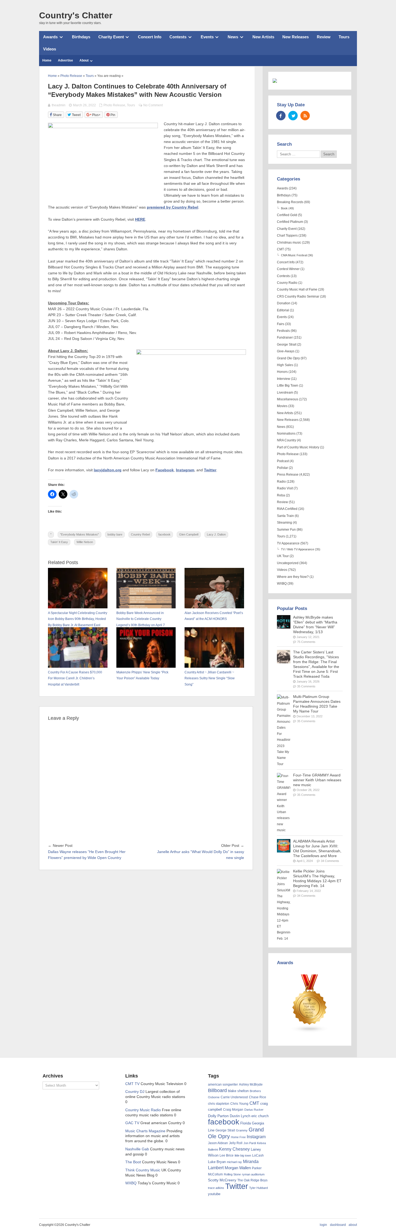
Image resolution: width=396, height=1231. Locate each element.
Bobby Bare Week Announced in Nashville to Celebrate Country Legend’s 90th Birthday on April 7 (140, 619)
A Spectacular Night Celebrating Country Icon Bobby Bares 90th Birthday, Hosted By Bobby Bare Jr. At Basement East (77, 619)
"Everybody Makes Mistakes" (79, 534)
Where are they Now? (293, 577)
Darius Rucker (253, 1109)
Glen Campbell (188, 534)
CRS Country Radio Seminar (298, 296)
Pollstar (282, 468)
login (323, 1225)
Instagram (256, 1136)
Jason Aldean (218, 1143)
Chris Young (239, 1104)
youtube (214, 1194)
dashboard (338, 1225)
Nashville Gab (137, 1149)
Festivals (283, 331)
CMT (280, 249)
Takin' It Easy (59, 542)
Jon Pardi (250, 1143)
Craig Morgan (233, 1109)
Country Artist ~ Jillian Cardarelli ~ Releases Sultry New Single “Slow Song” (210, 678)
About (84, 60)
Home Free (238, 1137)
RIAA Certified (287, 509)
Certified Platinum (290, 222)
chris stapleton (218, 1104)
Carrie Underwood (234, 1097)
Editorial (283, 310)
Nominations (286, 433)
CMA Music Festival (294, 255)
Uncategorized (287, 563)
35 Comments (306, 686)
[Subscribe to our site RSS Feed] (305, 115)
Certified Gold (287, 215)
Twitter (236, 1186)
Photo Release (114, 105)
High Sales (285, 365)
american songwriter (223, 1084)
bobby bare (114, 534)
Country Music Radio (143, 1110)
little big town (243, 1155)
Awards (50, 37)
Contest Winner (288, 269)
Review (324, 37)
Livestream (285, 392)
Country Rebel (140, 534)
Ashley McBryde (251, 1084)
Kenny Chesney (234, 1149)
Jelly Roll (235, 1143)
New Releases (295, 37)
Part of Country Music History (298, 447)
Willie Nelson (85, 542)
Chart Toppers (287, 235)
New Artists (263, 37)
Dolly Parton (218, 1116)
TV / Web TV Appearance (297, 549)
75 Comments (306, 641)
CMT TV (132, 1084)
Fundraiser (285, 337)
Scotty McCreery (222, 1180)
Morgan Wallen (238, 1168)
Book (284, 208)
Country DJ (134, 1092)
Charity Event (111, 37)
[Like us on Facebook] (281, 115)
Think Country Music (142, 1170)
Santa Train (285, 516)
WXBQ (282, 583)
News (233, 37)
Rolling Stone (232, 1174)
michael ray (234, 1162)
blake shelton (238, 1091)
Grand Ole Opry (288, 358)
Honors (282, 372)
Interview (283, 379)
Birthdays (81, 37)
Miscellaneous (287, 399)
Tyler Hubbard (258, 1187)
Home (46, 60)
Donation (283, 303)
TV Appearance (288, 543)
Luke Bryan (217, 1162)
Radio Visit (285, 488)
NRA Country (286, 440)
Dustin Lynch (240, 1116)
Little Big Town (287, 385)
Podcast (283, 461)
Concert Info (149, 37)
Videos (49, 49)
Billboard (217, 1090)
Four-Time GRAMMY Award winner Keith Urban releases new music (317, 780)
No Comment (153, 105)
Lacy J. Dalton (216, 534)
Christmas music (289, 242)
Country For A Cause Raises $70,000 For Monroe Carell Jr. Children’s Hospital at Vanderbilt (75, 678)
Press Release (287, 474)
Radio (281, 481)
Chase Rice (257, 1097)
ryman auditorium (253, 1174)
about (353, 1225)
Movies (282, 406)
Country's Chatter (75, 15)
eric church (260, 1116)
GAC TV (132, 1123)
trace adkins (216, 1187)
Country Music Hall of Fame (297, 289)
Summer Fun (286, 529)
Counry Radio (287, 283)
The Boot (133, 1162)
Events (207, 37)
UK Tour (283, 556)
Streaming (284, 522)
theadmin (58, 105)
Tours (344, 37)
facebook (164, 534)
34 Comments (330, 860)
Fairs (280, 324)
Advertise (65, 60)
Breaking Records (290, 202)
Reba (281, 495)
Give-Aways (285, 351)
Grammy (242, 1130)
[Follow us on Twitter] (293, 115)
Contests (177, 37)
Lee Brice (227, 1155)
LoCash (258, 1155)
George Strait (286, 344)
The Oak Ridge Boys (252, 1180)
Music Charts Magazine (145, 1131)
